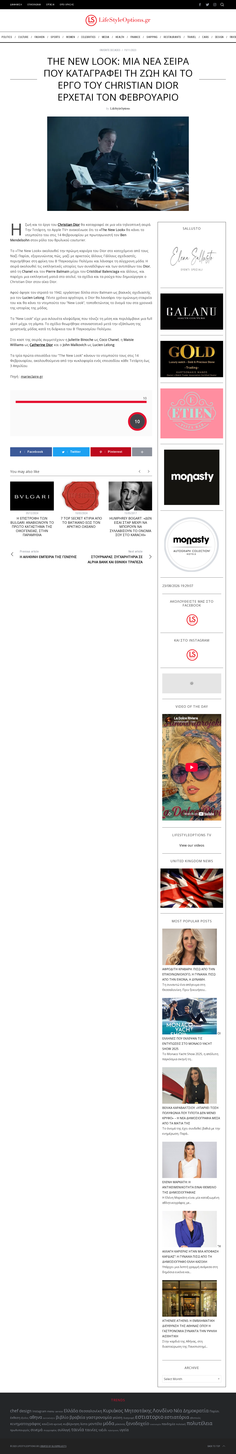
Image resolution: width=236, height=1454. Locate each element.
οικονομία (155, 1424)
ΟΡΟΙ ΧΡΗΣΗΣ (67, 4)
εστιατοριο (149, 1416)
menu (50, 1411)
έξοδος (25, 1417)
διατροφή (128, 1418)
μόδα (108, 1423)
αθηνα (36, 1417)
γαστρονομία (99, 1417)
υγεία (124, 1429)
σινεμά (37, 1429)
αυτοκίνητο (49, 1418)
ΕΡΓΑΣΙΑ (50, 4)
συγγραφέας (50, 1430)
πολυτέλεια (199, 1423)
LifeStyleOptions (120, 108)
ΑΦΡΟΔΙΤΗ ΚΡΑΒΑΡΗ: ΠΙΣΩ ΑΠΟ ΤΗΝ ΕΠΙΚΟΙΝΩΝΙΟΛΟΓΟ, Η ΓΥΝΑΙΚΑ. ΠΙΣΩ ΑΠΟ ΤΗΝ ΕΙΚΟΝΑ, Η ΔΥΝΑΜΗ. (189, 974)
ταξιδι (102, 1430)
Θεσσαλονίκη (90, 1410)
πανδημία (168, 1424)
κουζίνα (47, 1424)
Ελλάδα (71, 1411)
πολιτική (181, 1424)
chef (14, 1411)
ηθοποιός (195, 1418)
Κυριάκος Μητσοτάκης (127, 1410)
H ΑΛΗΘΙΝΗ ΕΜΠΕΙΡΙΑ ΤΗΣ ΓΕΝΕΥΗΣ (48, 554)
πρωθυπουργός (20, 1430)
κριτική (58, 1424)
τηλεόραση (113, 1430)
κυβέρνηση (71, 1424)
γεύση (117, 1417)
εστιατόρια (176, 1417)
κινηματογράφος (25, 1423)
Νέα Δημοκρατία (191, 1411)
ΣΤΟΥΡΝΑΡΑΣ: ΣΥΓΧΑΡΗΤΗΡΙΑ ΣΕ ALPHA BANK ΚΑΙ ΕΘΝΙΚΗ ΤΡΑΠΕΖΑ (115, 557)
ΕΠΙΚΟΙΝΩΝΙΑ (34, 4)
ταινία (77, 1429)
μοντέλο (95, 1423)
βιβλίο (62, 1417)
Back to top (214, 1446)
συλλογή (64, 1430)
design (25, 1410)
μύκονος (120, 1424)
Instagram (39, 1411)
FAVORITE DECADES (110, 50)
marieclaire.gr (32, 376)
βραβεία (77, 1417)
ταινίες (91, 1429)
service (59, 1411)
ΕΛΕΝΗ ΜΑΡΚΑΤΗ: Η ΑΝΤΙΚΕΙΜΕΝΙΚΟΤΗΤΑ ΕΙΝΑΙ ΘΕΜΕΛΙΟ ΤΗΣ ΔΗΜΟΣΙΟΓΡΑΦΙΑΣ (189, 1187)
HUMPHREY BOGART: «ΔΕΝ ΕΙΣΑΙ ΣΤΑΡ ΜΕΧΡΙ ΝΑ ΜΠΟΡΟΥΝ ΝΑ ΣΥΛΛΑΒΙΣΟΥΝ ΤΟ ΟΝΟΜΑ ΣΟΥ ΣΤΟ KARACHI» (130, 526)
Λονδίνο (163, 1410)
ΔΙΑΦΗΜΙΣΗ (16, 4)
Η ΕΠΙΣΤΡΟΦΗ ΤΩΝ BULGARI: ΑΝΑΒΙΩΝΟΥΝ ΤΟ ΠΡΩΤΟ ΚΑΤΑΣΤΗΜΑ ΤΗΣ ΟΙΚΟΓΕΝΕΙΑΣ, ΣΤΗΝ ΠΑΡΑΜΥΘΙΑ (32, 526)
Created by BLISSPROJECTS (53, 1446)
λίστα (83, 1424)
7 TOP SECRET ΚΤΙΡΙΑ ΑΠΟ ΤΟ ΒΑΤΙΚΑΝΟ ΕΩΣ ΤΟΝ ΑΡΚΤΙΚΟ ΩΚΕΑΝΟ (81, 522)
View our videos (191, 845)
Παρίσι (214, 1411)
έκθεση (15, 1418)
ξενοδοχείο (137, 1423)
